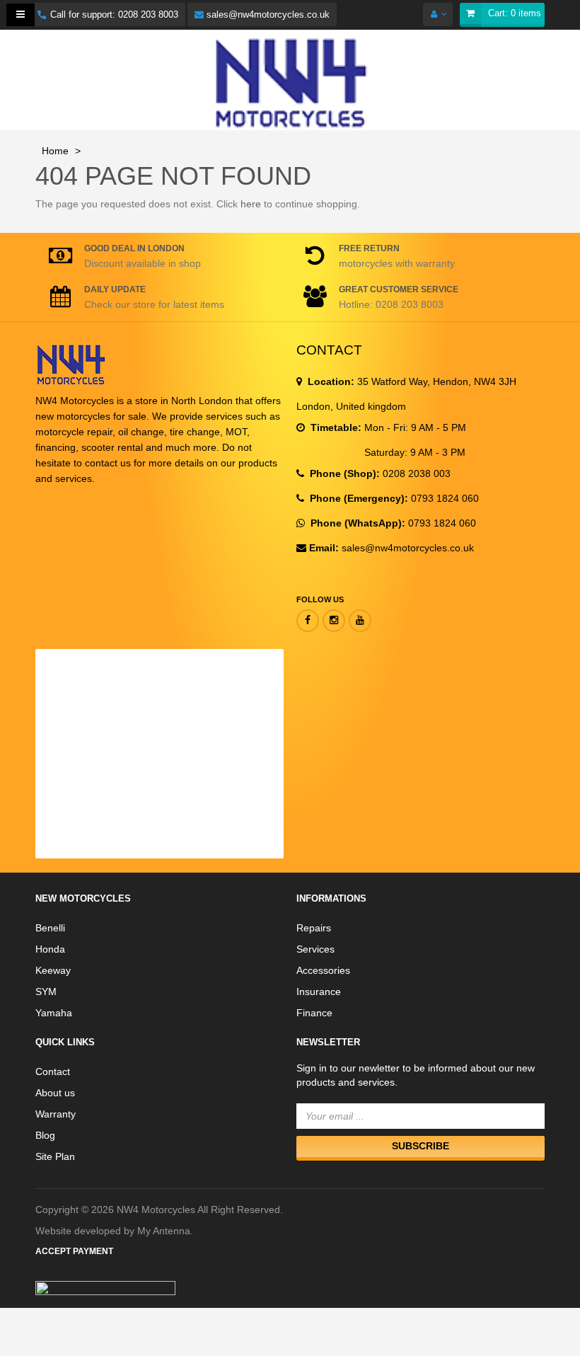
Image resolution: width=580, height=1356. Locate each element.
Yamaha (53, 1012)
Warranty (55, 1114)
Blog (45, 1135)
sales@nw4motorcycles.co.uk (267, 14)
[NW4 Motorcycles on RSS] (334, 620)
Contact (52, 1071)
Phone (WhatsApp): (356, 523)
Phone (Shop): (343, 473)
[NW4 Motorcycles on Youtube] (360, 620)
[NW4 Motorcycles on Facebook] (307, 620)
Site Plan (55, 1156)
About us (55, 1092)
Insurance (318, 991)
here (250, 203)
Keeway (53, 970)
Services (315, 949)
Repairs (313, 927)
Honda (50, 949)
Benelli (50, 927)
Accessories (323, 970)
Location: (329, 381)
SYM (46, 991)
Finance (314, 1012)
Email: (324, 547)
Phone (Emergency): (357, 498)
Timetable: (334, 427)
